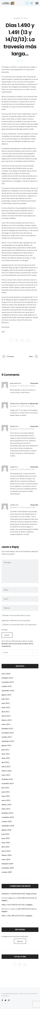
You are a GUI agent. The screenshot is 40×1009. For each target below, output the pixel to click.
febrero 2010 (7, 855)
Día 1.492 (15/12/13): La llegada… (20, 905)
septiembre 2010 (8, 826)
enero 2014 (6, 674)
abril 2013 (5, 712)
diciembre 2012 (7, 728)
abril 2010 (5, 847)
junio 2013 (6, 703)
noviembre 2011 (8, 783)
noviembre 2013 (8, 682)
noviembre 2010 (8, 817)
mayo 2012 (6, 758)
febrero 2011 (7, 804)
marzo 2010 (6, 851)
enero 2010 (6, 859)
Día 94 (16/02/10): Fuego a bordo (24, 894)
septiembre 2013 (8, 690)
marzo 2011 (6, 800)
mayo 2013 (6, 707)
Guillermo (5, 894)
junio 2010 (6, 838)
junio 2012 (6, 754)
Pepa (3, 905)
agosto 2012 (6, 745)
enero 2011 (6, 809)
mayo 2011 (6, 796)
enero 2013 (6, 724)
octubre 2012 (7, 737)
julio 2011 (5, 788)
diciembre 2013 (7, 678)
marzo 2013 (6, 716)
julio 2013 (5, 699)
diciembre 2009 (7, 864)
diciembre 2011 (7, 779)
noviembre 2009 (8, 868)
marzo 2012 (6, 766)
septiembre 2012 (8, 741)
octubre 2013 (7, 686)
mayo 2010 (6, 842)
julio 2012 (5, 750)
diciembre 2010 (7, 813)
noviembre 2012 (8, 733)
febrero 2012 (7, 771)
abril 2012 (5, 762)
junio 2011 (6, 792)
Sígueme (20, 941)
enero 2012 (6, 775)
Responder (34, 383)
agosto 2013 (6, 695)
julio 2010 (5, 834)
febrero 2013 (7, 720)
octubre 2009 (7, 872)
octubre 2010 (7, 821)
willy (3, 916)
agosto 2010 (6, 830)
